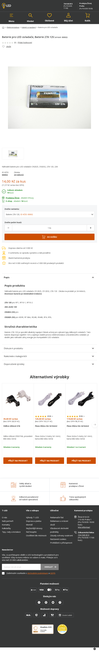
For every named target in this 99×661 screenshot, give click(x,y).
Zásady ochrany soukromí (61, 535)
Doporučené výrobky (14, 364)
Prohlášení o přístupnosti (61, 542)
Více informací (84, 527)
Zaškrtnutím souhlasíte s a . (31, 573)
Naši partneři (7, 521)
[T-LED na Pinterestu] (60, 604)
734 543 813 (68, 4)
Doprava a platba (33, 521)
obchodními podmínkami (37, 573)
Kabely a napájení (29, 27)
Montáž (29, 524)
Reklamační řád (56, 517)
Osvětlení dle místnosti (36, 535)
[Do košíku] (49, 237)
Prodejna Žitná (12, 198)
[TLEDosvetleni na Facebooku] (39, 604)
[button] (11, 18)
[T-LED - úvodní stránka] (12, 6)
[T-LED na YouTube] (53, 604)
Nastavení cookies (58, 539)
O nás (4, 517)
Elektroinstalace (13, 27)
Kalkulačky (6, 528)
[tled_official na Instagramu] (46, 604)
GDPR (52, 573)
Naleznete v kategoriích (15, 356)
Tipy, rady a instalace (11, 532)
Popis (6, 277)
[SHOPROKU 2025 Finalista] (44, 630)
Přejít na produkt (18, 460)
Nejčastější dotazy (34, 528)
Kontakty (6, 524)
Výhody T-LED (32, 517)
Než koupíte (31, 532)
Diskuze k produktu (13, 348)
